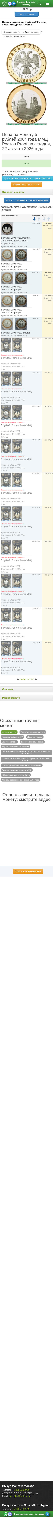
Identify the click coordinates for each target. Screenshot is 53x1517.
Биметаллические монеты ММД (16, 770)
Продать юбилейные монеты (26, 185)
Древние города (34, 737)
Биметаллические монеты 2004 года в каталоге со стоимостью (26, 752)
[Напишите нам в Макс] (10, 3)
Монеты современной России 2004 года (20, 780)
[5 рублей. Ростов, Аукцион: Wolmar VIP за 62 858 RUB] (6, 479)
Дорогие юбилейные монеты (15, 746)
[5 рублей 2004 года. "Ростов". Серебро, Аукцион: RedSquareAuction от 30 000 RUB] (7, 300)
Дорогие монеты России (32, 742)
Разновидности (11, 698)
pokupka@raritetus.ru (20, 1496)
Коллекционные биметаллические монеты (21, 765)
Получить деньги (26, 14)
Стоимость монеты (13, 192)
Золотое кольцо (9, 742)
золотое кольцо (9, 732)
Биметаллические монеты (33, 732)
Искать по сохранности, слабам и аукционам (27, 200)
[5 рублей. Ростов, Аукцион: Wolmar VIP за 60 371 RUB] (6, 446)
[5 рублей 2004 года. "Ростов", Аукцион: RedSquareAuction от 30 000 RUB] (7, 323)
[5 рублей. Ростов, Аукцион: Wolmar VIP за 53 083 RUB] (6, 648)
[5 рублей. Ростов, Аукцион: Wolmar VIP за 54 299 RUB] (6, 581)
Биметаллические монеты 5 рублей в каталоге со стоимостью (26, 759)
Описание (7, 689)
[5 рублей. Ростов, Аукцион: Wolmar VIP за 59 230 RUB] (6, 547)
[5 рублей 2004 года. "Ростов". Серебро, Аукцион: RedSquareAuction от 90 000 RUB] (7, 254)
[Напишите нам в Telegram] (14, 3)
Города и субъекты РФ (12, 737)
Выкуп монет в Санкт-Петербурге (25, 1505)
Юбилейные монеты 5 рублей (16, 775)
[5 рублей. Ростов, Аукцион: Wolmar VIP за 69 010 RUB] (6, 513)
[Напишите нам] (6, 1514)
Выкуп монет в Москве (18, 1486)
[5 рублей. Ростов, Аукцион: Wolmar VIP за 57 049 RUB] (6, 614)
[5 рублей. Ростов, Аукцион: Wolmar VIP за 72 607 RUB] (6, 345)
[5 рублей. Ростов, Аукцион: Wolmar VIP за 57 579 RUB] (6, 412)
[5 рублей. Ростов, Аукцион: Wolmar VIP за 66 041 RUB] (6, 378)
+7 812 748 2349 (21, 1509)
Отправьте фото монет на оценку (26, 3)
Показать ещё (27, 679)
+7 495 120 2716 (21, 1490)
